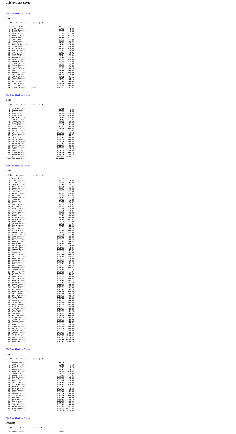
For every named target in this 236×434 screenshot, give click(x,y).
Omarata (27, 13)
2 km (8, 13)
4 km (17, 13)
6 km (21, 13)
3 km (12, 13)
